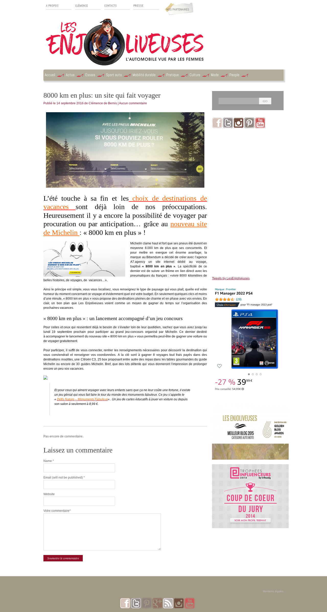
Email (64, 477)
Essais (90, 74)
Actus (70, 74)
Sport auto (114, 74)
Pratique (172, 74)
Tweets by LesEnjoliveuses (231, 278)
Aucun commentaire (133, 103)
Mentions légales (273, 591)
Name (48, 461)
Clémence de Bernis (103, 103)
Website (49, 494)
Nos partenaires (177, 9)
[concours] (250, 466)
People (234, 74)
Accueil (50, 74)
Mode (215, 74)
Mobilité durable (144, 74)
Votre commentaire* (57, 511)
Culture (195, 74)
